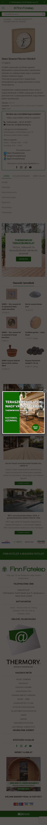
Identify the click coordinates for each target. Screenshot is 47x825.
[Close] (45, 391)
